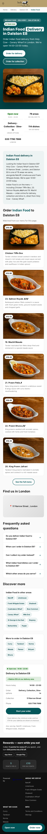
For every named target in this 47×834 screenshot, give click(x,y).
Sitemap (28, 815)
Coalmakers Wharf (15, 609)
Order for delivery (14, 53)
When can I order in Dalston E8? (20, 546)
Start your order (23, 711)
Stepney (32, 620)
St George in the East (16, 620)
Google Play (20, 755)
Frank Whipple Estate (16, 603)
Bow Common (32, 609)
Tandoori (20, 644)
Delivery (14, 10)
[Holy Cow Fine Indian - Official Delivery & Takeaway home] (23, 3)
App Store (8, 755)
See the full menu (24, 482)
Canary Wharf (13, 615)
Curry (10, 644)
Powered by (6, 779)
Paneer (20, 649)
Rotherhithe (12, 626)
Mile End (26, 615)
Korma (31, 644)
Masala (10, 649)
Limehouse (22, 598)
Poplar (24, 626)
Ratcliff (10, 598)
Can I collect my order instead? (20, 555)
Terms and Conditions (33, 811)
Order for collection (15, 61)
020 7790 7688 (13, 139)
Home (5, 10)
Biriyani (31, 649)
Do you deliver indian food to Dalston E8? (19, 537)
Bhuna (10, 655)
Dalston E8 (24, 10)
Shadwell (32, 603)
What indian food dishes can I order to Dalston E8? (22, 564)
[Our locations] (3, 3)
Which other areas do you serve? (21, 573)
